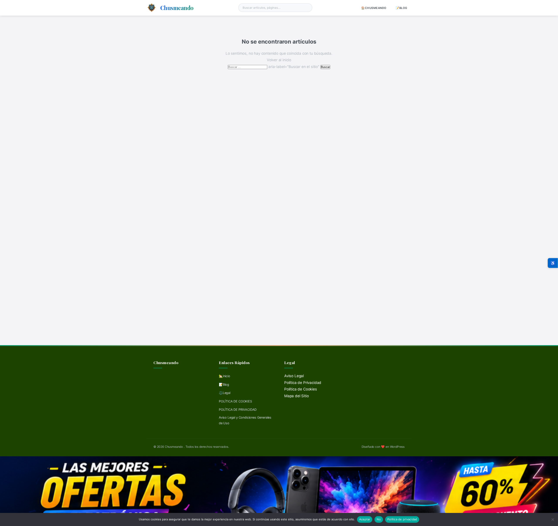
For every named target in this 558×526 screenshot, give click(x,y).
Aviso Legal (294, 376)
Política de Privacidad (302, 382)
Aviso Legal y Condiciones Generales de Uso (245, 420)
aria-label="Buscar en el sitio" (274, 66)
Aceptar (364, 519)
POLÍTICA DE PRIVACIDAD (238, 409)
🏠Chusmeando (373, 8)
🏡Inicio (224, 376)
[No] (552, 519)
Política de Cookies (300, 389)
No (379, 519)
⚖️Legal (224, 393)
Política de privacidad (402, 519)
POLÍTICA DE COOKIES (235, 401)
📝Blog (401, 8)
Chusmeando (177, 7)
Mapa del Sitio (296, 396)
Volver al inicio (279, 60)
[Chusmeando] (151, 7)
